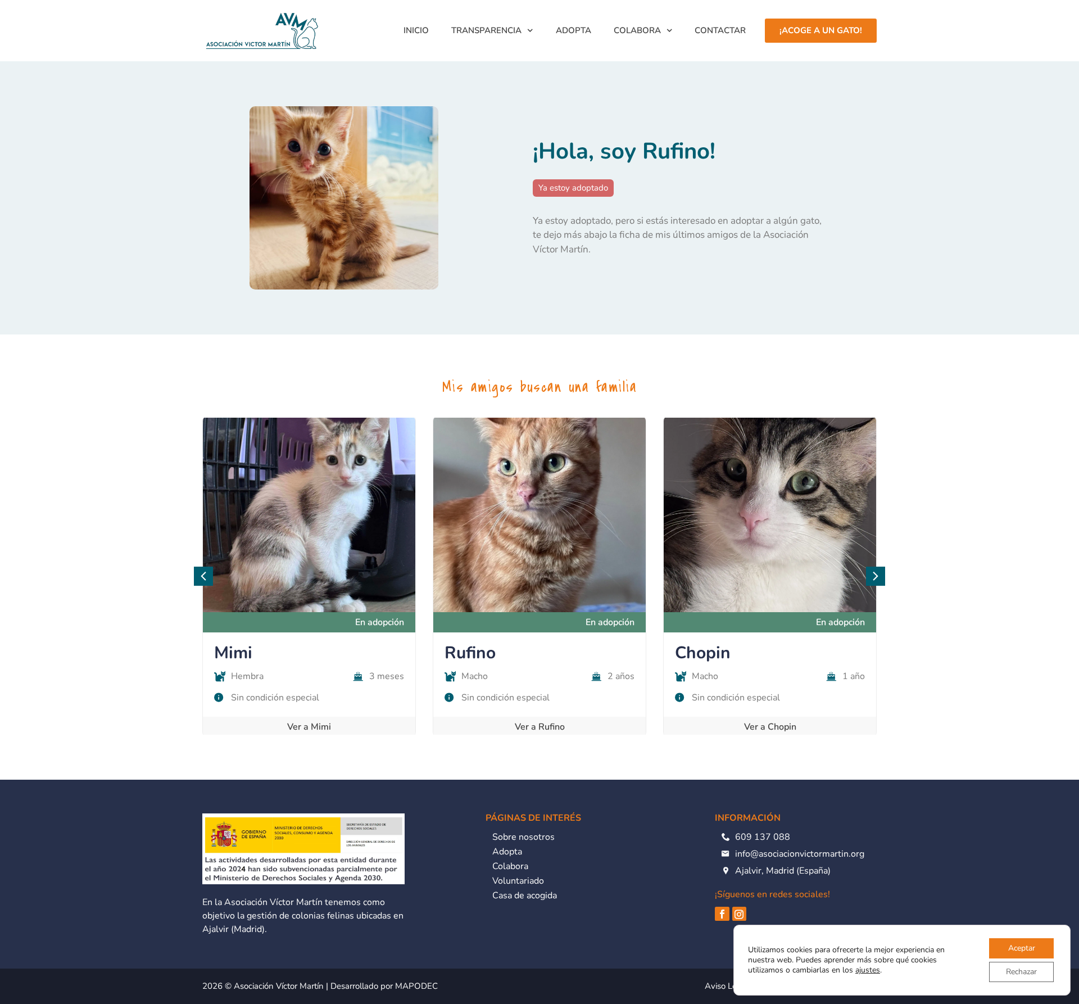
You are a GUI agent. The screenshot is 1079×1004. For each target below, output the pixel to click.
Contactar (720, 30)
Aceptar (1021, 948)
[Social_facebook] (722, 914)
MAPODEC (416, 986)
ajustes (867, 970)
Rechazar (1021, 971)
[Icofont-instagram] (739, 914)
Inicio (416, 30)
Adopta (573, 30)
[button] (875, 576)
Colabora (637, 30)
